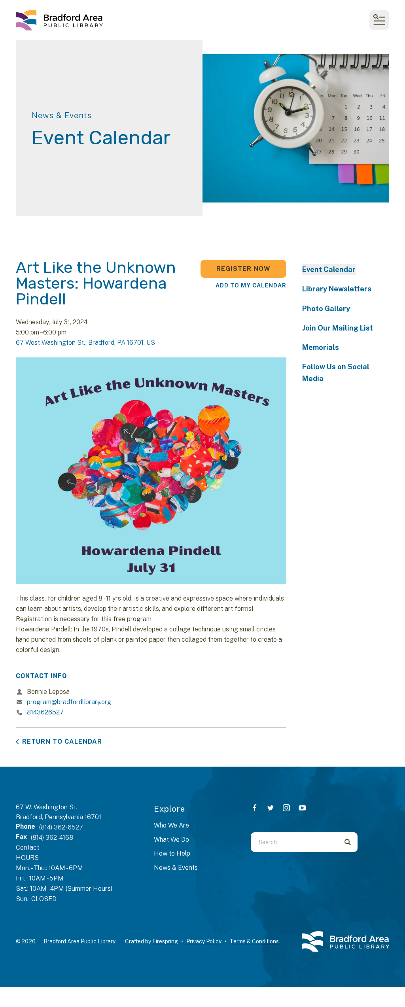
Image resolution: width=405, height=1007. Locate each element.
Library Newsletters (336, 289)
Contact (27, 847)
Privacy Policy (203, 941)
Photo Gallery (326, 308)
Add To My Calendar (251, 285)
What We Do (171, 839)
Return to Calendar (62, 741)
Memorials (320, 347)
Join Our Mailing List (337, 328)
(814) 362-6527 (61, 827)
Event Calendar (329, 269)
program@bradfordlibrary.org (69, 702)
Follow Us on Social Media (335, 372)
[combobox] (294, 842)
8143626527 (45, 712)
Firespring (165, 941)
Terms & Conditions (254, 941)
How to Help (172, 853)
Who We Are (171, 825)
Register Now (243, 268)
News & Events (176, 867)
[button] (379, 20)
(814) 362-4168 (52, 837)
